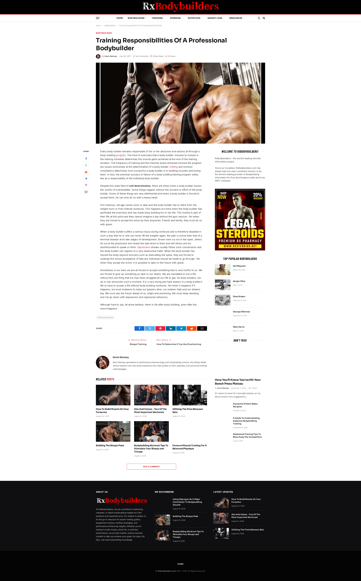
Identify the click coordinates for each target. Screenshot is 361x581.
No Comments (142, 56)
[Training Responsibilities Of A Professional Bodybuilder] (180, 103)
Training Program (105, 317)
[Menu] (98, 18)
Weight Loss (214, 18)
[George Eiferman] (222, 315)
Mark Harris (238, 327)
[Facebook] (86, 158)
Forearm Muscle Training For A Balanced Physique (189, 447)
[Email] (86, 192)
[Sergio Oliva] (222, 284)
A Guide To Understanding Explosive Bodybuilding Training (246, 421)
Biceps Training (138, 344)
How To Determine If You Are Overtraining (179, 344)
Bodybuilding (136, 18)
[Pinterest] (86, 185)
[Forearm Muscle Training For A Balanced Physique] (189, 431)
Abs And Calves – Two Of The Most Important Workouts (150, 411)
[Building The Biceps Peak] (113, 431)
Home (119, 18)
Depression (143, 247)
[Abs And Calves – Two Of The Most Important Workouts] (151, 395)
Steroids (175, 18)
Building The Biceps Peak (110, 445)
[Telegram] (86, 178)
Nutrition (194, 18)
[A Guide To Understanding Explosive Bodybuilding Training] (222, 421)
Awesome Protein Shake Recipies (245, 405)
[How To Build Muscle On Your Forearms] (113, 395)
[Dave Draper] (222, 300)
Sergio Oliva (239, 281)
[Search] (263, 18)
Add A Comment (151, 466)
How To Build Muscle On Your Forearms (112, 411)
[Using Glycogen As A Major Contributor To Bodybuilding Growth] (162, 502)
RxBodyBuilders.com (167, 571)
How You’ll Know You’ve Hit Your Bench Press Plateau (238, 381)
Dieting (174, 166)
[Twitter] (86, 165)
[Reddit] (86, 172)
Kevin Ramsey (111, 56)
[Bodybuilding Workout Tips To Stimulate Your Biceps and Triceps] (151, 431)
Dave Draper (239, 296)
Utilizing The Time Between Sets (187, 411)
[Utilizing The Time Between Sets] (189, 395)
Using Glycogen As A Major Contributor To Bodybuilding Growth (187, 502)
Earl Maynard (239, 266)
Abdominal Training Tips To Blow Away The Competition (247, 435)
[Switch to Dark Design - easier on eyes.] (259, 18)
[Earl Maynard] (222, 269)
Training (157, 18)
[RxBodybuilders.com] (180, 7)
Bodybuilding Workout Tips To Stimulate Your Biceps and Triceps (151, 448)
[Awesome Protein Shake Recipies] (222, 407)
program (121, 155)
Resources (235, 18)
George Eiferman (241, 311)
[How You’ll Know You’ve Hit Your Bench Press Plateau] (240, 361)
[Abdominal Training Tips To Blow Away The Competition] (222, 437)
